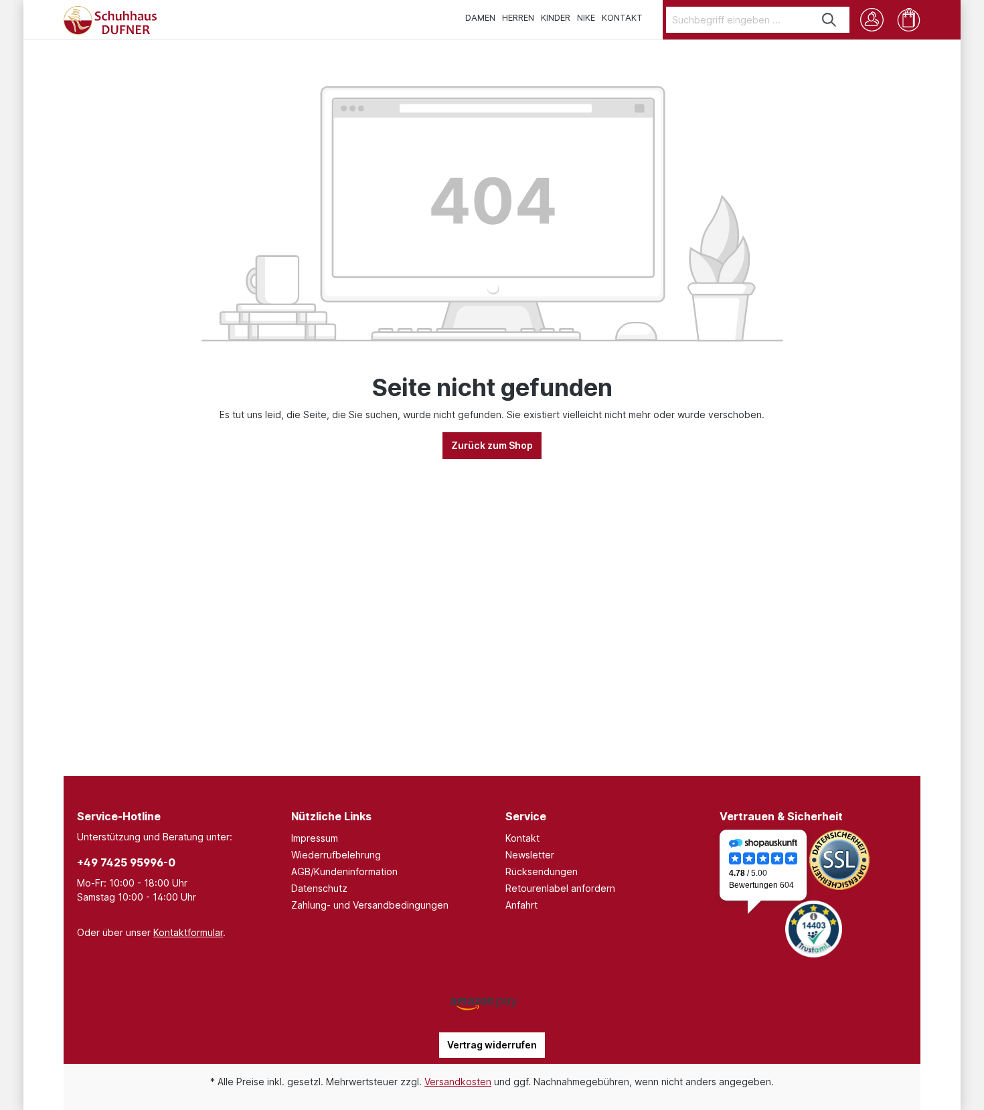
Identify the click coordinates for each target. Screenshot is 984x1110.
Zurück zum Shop (492, 445)
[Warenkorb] (908, 19)
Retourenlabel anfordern (560, 888)
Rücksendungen (541, 871)
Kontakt (522, 838)
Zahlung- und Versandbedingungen (369, 905)
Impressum (314, 838)
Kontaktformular (188, 932)
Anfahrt (521, 905)
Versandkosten (457, 1081)
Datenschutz (319, 888)
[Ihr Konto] (872, 19)
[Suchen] (829, 20)
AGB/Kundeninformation (344, 871)
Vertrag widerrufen (492, 1044)
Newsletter (529, 854)
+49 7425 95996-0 (126, 862)
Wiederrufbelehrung (336, 854)
